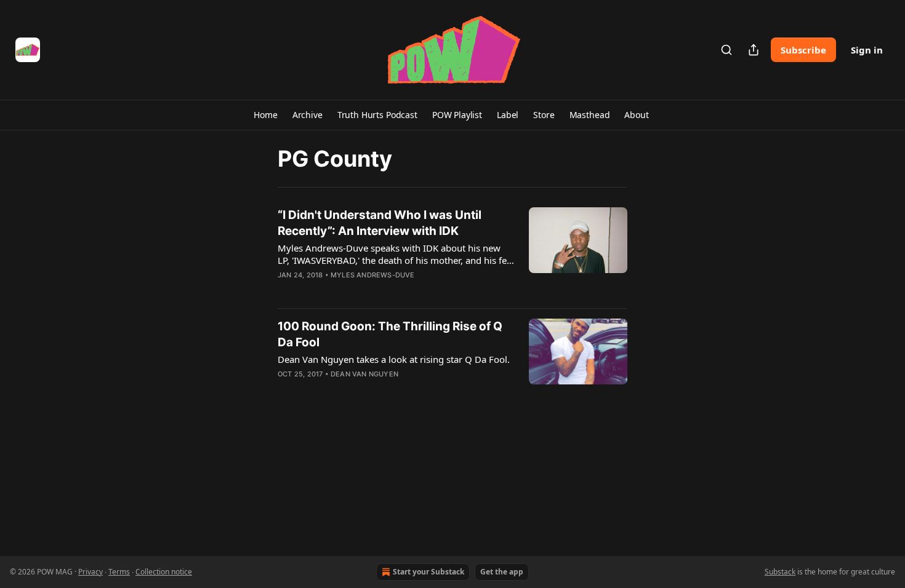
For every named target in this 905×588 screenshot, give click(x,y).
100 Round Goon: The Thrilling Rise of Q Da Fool (390, 334)
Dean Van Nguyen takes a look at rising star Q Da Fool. (394, 359)
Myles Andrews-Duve (373, 275)
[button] (265, 115)
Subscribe (803, 50)
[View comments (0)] (359, 291)
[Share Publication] (753, 50)
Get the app (501, 571)
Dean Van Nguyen (364, 374)
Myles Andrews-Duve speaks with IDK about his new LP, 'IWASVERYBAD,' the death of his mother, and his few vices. (396, 254)
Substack (780, 571)
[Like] (286, 291)
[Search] (726, 50)
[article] (452, 252)
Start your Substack (428, 571)
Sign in (867, 50)
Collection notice (163, 571)
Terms (119, 571)
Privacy (90, 571)
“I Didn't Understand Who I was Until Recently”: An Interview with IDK (379, 223)
